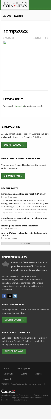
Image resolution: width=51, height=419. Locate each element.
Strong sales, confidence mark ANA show (23, 193)
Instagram (15, 296)
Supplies (39, 373)
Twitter (9, 296)
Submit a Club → (14, 145)
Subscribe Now (14, 351)
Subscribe (8, 378)
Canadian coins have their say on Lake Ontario (24, 218)
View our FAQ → (13, 176)
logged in (19, 106)
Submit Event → (14, 320)
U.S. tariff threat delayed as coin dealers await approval (24, 234)
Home (6, 368)
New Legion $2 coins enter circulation (19, 225)
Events (24, 373)
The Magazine (23, 368)
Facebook (4, 296)
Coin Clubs (8, 373)
